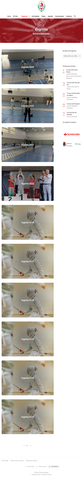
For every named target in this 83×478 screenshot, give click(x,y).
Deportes (25, 16)
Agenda (50, 16)
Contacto (69, 16)
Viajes (44, 16)
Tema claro (30, 466)
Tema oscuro (43, 466)
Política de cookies (31, 461)
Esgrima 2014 (27, 378)
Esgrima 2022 (27, 183)
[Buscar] (75, 16)
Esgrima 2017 (27, 261)
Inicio (9, 16)
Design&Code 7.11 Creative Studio (41, 474)
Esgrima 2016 (27, 300)
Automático (54, 466)
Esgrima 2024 (27, 144)
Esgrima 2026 (27, 67)
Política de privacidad (17, 461)
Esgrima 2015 (27, 339)
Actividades (35, 16)
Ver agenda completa (69, 122)
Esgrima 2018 (27, 222)
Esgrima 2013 (27, 417)
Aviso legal (5, 461)
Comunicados (59, 16)
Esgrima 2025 (27, 105)
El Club (15, 16)
